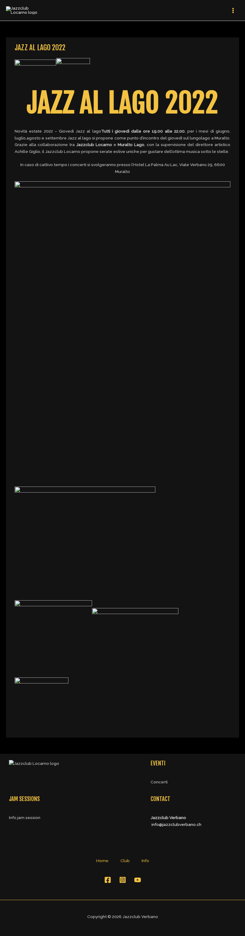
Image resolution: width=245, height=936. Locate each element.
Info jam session (24, 817)
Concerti (159, 782)
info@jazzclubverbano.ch (176, 824)
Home (102, 860)
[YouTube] (137, 879)
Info (145, 860)
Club (125, 860)
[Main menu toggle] (233, 10)
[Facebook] (107, 879)
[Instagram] (122, 879)
